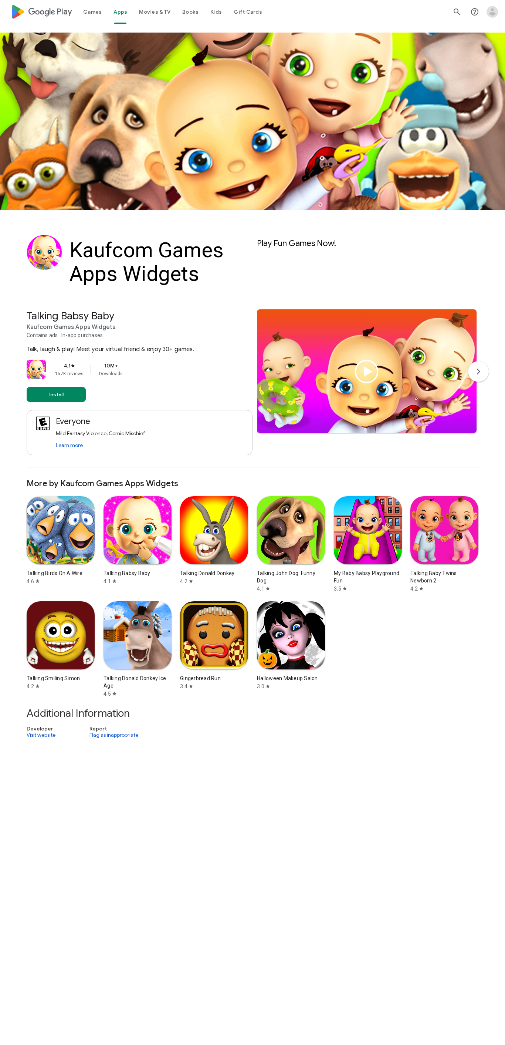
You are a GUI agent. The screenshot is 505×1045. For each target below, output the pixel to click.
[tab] (92, 12)
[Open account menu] (492, 12)
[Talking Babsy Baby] (252, 388)
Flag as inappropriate (113, 735)
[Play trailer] (366, 371)
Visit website (41, 735)
